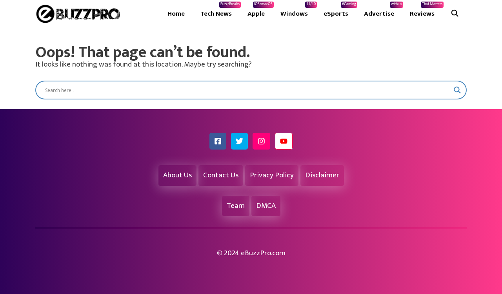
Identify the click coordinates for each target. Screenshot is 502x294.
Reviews (426, 10)
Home (176, 13)
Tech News (220, 10)
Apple (260, 10)
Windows (298, 10)
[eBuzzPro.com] (80, 13)
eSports (340, 10)
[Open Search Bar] (454, 13)
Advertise (383, 10)
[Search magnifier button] (457, 90)
